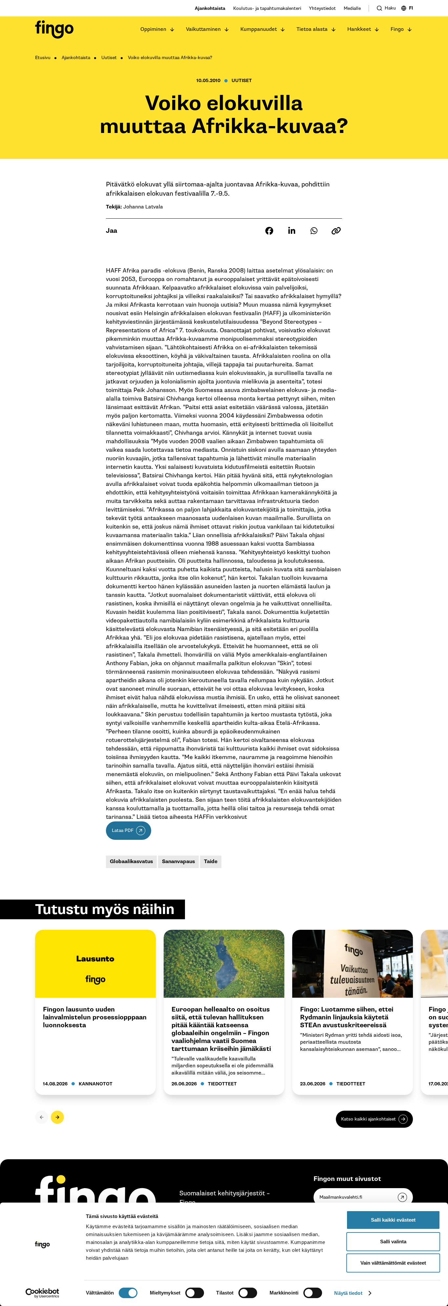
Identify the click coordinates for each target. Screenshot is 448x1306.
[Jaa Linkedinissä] (291, 231)
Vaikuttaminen (203, 29)
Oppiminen (153, 29)
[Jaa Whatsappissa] (314, 231)
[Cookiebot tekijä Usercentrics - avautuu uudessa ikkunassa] (42, 1293)
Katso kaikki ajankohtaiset (368, 1119)
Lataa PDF (122, 830)
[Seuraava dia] (57, 1117)
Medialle (352, 8)
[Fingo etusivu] (54, 29)
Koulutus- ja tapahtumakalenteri (267, 8)
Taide (210, 861)
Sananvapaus (178, 861)
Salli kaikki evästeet (393, 1220)
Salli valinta (393, 1241)
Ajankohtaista (210, 8)
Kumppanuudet (258, 29)
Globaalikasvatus (131, 861)
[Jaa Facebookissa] (269, 231)
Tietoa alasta (312, 29)
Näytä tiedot (348, 1293)
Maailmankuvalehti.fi (340, 1197)
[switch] (194, 1293)
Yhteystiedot (322, 8)
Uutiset (109, 57)
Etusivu (43, 57)
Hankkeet (359, 29)
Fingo (397, 29)
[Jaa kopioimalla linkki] (336, 231)
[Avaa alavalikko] (172, 29)
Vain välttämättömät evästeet (393, 1263)
